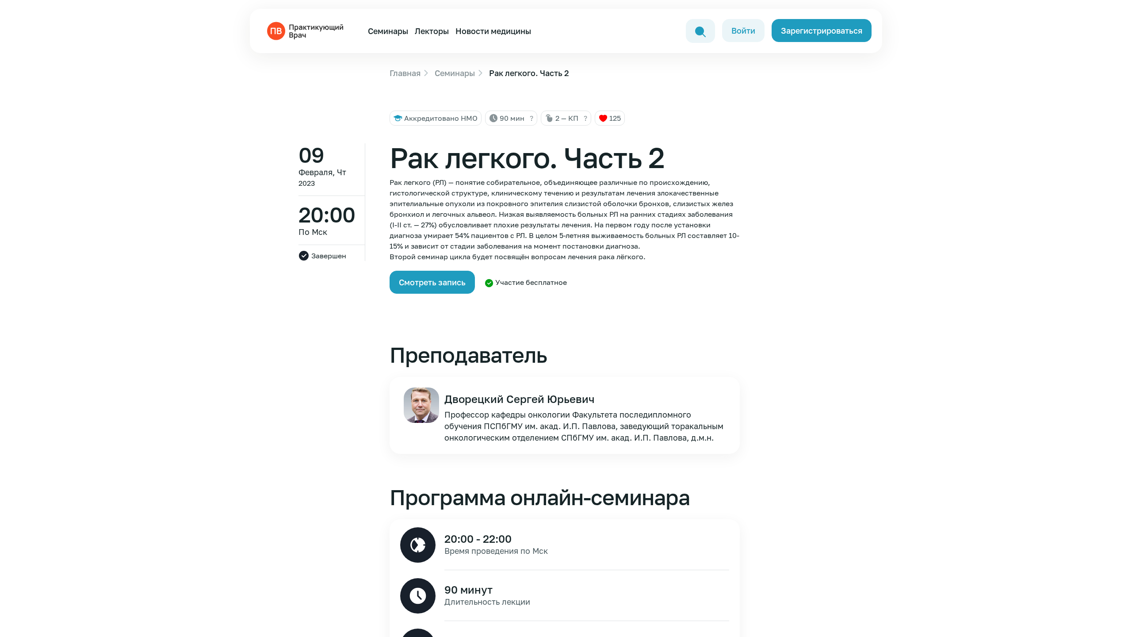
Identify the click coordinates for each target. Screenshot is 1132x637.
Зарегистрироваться (821, 30)
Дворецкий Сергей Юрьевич (519, 398)
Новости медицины (493, 31)
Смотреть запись (432, 282)
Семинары (388, 31)
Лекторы (432, 31)
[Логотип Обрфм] (307, 30)
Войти (743, 30)
